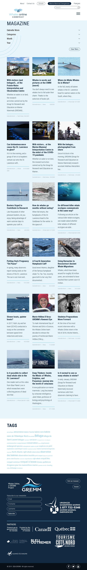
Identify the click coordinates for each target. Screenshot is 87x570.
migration (9, 452)
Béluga (39, 436)
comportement (21, 443)
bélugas (21, 440)
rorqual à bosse (28, 461)
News (44, 104)
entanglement (26, 446)
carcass (27, 440)
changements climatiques (43, 440)
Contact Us (30, 3)
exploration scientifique (14, 449)
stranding (49, 465)
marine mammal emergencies (46, 449)
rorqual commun (13, 462)
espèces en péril (45, 446)
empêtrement (45, 443)
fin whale (24, 449)
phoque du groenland (48, 455)
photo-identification (13, 459)
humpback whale (32, 449)
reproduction (28, 458)
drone (39, 443)
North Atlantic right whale (22, 452)
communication (12, 443)
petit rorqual (39, 456)
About (22, 3)
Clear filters (74, 49)
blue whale (31, 436)
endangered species (15, 446)
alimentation (19, 432)
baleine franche (29, 432)
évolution (19, 468)
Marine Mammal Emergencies (59, 4)
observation (36, 452)
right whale (36, 459)
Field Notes (20, 116)
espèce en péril (35, 446)
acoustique (10, 432)
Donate (41, 4)
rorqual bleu (45, 458)
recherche (22, 458)
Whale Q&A (71, 102)
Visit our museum (73, 481)
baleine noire (39, 432)
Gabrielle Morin (11, 116)
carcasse (33, 440)
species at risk (42, 465)
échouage (13, 468)
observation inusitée (27, 455)
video (8, 468)
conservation (32, 443)
